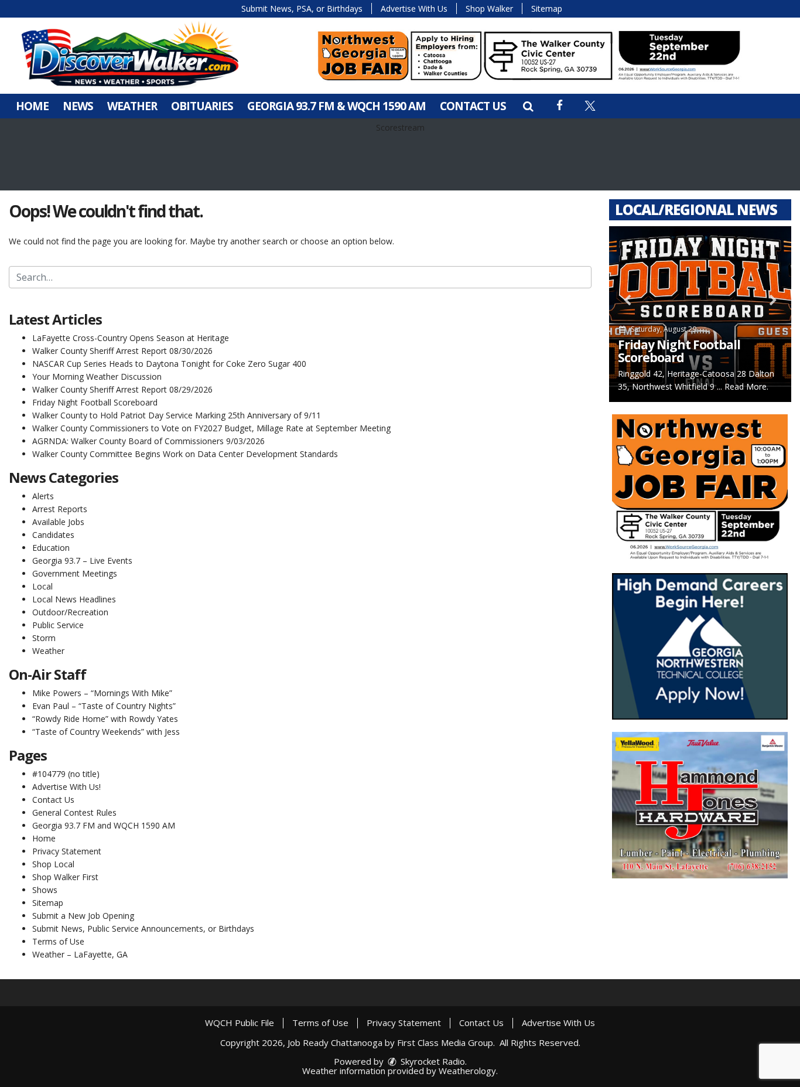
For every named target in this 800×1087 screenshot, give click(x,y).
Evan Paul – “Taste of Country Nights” (104, 705)
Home (32, 106)
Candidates (53, 534)
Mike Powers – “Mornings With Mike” (102, 692)
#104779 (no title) (66, 773)
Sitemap (546, 8)
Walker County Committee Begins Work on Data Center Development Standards (185, 453)
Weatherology (467, 1070)
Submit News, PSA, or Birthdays (302, 8)
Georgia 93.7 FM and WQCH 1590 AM (103, 825)
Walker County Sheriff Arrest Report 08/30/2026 (122, 350)
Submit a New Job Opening (83, 915)
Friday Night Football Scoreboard (95, 402)
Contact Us (473, 106)
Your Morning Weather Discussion (97, 376)
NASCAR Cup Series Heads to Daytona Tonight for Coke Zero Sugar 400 (169, 363)
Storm (44, 637)
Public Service (58, 625)
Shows (44, 889)
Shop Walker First (65, 876)
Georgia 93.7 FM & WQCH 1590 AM (336, 106)
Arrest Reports (59, 508)
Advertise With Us (414, 8)
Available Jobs (58, 521)
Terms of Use (58, 941)
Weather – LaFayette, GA (80, 954)
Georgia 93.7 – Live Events (82, 560)
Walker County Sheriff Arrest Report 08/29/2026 (122, 389)
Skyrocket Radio (431, 1061)
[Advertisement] (529, 55)
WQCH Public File (239, 1022)
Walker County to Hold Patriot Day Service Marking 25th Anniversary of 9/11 (176, 415)
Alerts (43, 496)
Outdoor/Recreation (70, 612)
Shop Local (53, 864)
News (78, 106)
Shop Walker (489, 8)
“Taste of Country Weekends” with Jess (106, 731)
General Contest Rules (74, 812)
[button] (528, 106)
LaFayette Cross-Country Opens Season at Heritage (130, 337)
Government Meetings (74, 573)
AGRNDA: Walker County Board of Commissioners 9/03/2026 (148, 441)
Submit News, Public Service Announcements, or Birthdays (143, 928)
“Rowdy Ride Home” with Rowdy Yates (105, 718)
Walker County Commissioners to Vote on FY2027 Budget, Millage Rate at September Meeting (211, 428)
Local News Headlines (74, 599)
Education (51, 547)
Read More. (746, 386)
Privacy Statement (66, 851)
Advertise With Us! (66, 786)
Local (42, 586)
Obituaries (202, 106)
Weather (132, 106)
